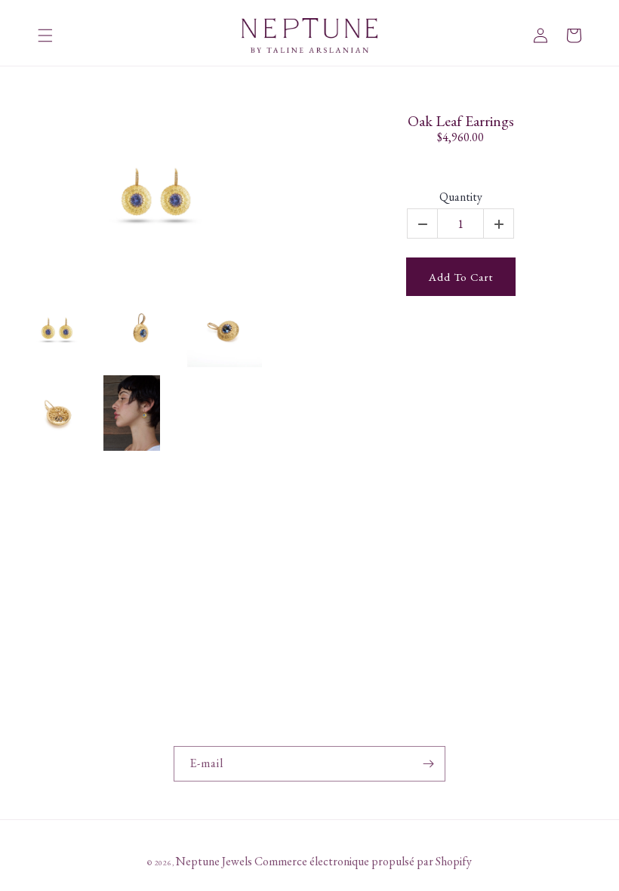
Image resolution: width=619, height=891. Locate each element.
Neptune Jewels (214, 861)
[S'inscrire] (428, 764)
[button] (45, 35)
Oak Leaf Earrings (461, 121)
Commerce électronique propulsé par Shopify (363, 861)
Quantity (460, 197)
